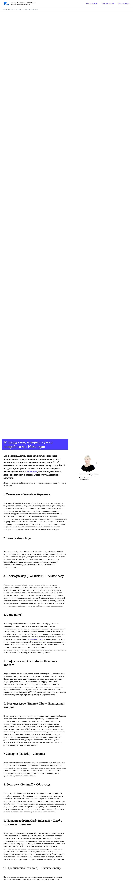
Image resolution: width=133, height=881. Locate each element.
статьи (88, 476)
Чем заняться (108, 3)
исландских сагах (36, 639)
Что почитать (123, 3)
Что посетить (92, 3)
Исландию (31, 471)
